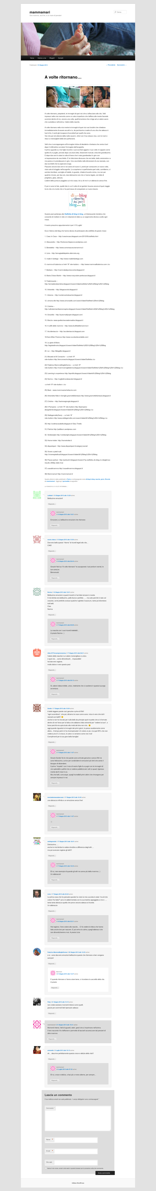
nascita (97, 479)
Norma (50, 592)
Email (49, 1151)
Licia (49, 894)
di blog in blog (90, 479)
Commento (50, 1108)
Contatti (60, 58)
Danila (50, 708)
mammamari (40, 12)
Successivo (121, 65)
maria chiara (52, 540)
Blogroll (52, 58)
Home (32, 58)
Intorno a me (42, 58)
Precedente (110, 65)
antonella (50, 1050)
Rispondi (51, 504)
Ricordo (107, 479)
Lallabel (50, 495)
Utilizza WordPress (78, 1183)
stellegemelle (52, 841)
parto (102, 479)
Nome (49, 1139)
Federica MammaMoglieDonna (57, 952)
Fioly (49, 1002)
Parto (69, 479)
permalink (66, 481)
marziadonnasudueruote (55, 797)
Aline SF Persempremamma (57, 653)
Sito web (49, 1162)
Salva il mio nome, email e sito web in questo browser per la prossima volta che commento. (75, 1168)
